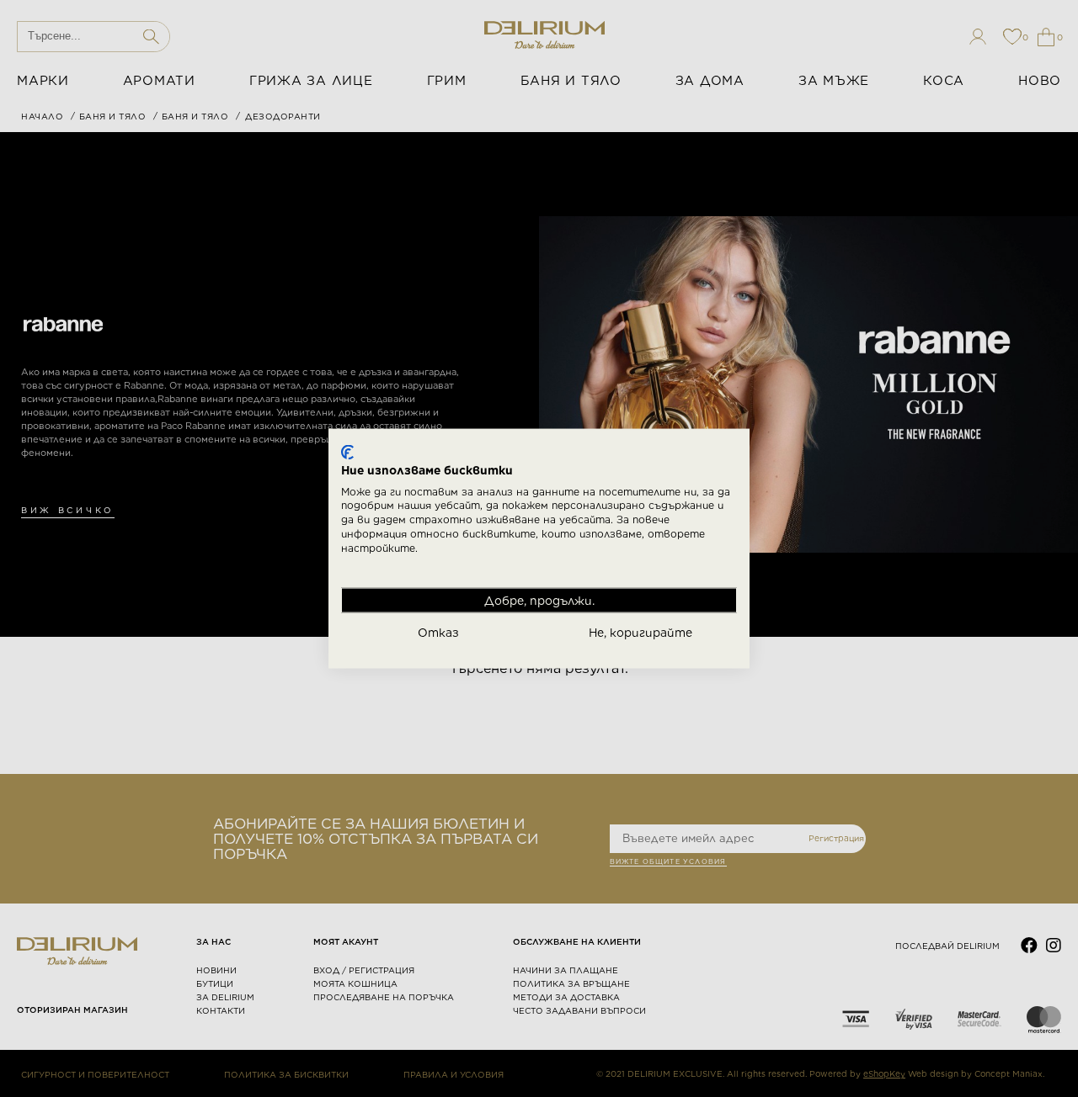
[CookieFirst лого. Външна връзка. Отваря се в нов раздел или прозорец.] (347, 452)
